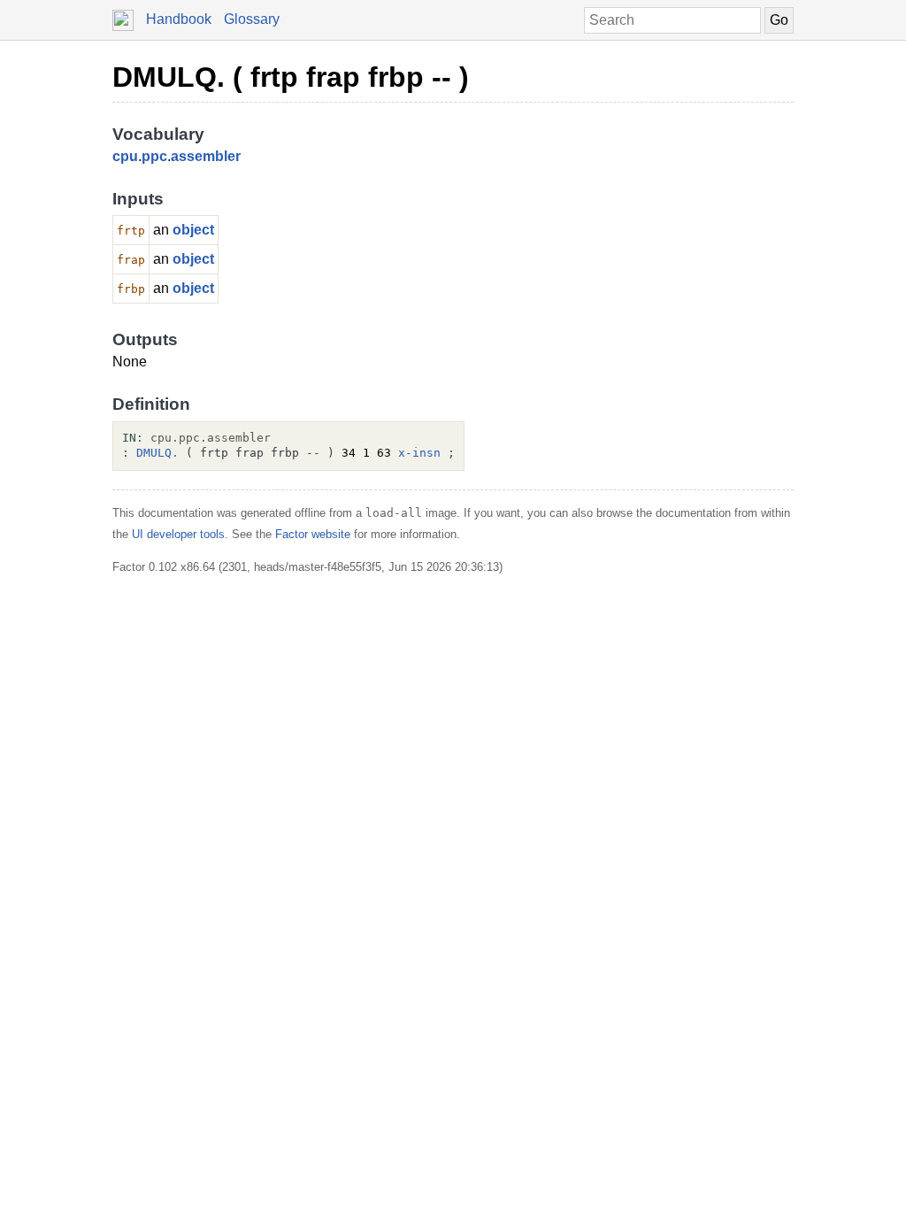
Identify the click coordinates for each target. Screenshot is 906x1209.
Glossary (252, 19)
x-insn (419, 452)
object (193, 229)
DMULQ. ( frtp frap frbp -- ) (290, 77)
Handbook (178, 19)
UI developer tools (178, 534)
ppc (154, 156)
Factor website (312, 534)
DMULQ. (157, 452)
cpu (125, 156)
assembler (206, 156)
